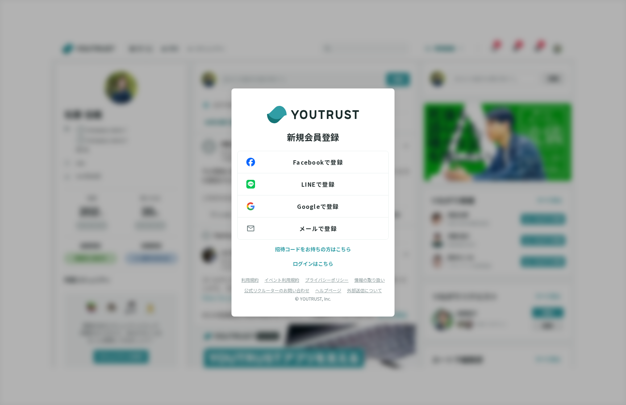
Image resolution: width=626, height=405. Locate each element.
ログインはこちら (313, 263)
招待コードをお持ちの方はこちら (313, 249)
